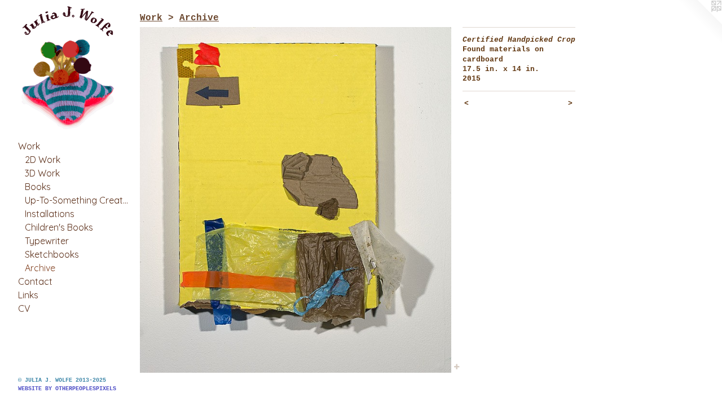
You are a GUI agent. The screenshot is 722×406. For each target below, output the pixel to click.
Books (38, 186)
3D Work (42, 173)
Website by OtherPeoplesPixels (67, 389)
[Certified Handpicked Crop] (295, 200)
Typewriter (47, 240)
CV (24, 308)
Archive (40, 267)
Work (29, 146)
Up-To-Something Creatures (78, 200)
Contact (35, 281)
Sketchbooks (52, 254)
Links (28, 295)
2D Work (42, 159)
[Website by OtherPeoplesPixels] (699, 22)
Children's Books (59, 227)
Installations (49, 213)
